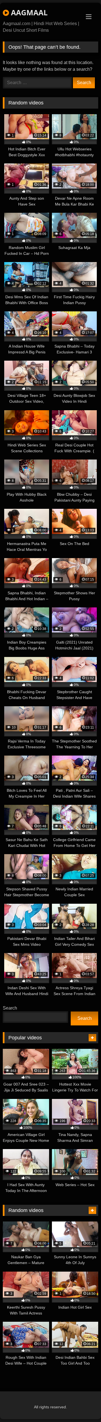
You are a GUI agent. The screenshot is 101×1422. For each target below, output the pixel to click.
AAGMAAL (28, 13)
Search (10, 1008)
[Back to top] (83, 1405)
